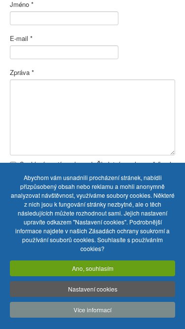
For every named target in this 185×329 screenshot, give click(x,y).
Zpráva (22, 72)
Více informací (92, 309)
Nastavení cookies (92, 289)
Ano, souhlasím (92, 268)
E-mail (21, 38)
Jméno (22, 4)
